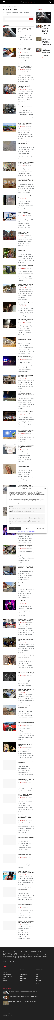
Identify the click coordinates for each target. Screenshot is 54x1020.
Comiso (5, 978)
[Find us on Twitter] (5, 961)
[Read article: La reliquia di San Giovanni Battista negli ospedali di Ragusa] (9, 166)
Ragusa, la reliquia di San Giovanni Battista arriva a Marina (26, 656)
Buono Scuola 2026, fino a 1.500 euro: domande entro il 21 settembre (25, 50)
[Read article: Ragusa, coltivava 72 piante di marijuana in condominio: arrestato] (9, 840)
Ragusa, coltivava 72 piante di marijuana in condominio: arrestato (26, 836)
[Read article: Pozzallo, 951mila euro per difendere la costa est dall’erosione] (9, 875)
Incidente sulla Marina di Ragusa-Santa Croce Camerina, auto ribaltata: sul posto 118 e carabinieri (26, 393)
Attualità (5, 972)
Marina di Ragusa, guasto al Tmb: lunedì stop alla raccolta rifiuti (25, 266)
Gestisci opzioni (40, 528)
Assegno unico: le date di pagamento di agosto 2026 (24, 213)
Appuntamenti (6, 971)
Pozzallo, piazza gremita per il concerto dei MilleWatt (25, 795)
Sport (37, 978)
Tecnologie (38, 980)
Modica (21, 976)
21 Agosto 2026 (28, 747)
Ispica (21, 972)
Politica (21, 980)
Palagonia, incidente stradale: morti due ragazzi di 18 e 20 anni (26, 780)
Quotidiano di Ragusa (10, 1015)
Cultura (5, 983)
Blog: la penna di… (7, 974)
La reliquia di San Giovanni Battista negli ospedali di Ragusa (26, 163)
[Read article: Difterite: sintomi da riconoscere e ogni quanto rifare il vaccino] (9, 925)
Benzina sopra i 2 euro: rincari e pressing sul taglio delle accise (25, 855)
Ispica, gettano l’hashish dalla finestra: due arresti (24, 888)
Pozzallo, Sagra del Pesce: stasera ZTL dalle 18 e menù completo (25, 412)
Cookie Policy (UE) (7, 1013)
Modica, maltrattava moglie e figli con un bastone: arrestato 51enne (25, 567)
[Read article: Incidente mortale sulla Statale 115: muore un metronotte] (9, 693)
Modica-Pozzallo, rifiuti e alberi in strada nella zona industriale (25, 285)
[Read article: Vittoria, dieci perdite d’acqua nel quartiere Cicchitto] (9, 146)
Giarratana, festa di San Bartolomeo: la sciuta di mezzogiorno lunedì (23, 232)
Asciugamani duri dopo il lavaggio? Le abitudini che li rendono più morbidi (26, 446)
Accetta (15, 528)
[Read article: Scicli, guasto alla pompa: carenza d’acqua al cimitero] (9, 379)
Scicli (37, 974)
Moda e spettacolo (24, 974)
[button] (44, 488)
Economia (22, 969)
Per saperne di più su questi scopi (25, 525)
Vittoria (37, 983)
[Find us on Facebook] (3, 961)
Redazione (22, 107)
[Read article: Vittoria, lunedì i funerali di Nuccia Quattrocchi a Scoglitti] (9, 469)
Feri (20, 52)
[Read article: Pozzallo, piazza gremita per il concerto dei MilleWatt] (9, 798)
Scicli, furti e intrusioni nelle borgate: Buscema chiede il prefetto (24, 30)
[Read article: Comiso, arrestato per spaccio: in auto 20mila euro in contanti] (9, 623)
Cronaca (5, 980)
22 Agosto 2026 (29, 548)
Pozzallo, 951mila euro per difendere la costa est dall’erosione (26, 872)
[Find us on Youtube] (13, 961)
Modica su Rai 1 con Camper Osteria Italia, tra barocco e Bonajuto (24, 86)
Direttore (21, 414)
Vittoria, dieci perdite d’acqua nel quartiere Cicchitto (25, 142)
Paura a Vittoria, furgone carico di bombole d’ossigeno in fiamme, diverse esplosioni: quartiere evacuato (25, 816)
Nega (27, 528)
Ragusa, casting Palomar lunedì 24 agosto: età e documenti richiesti (26, 673)
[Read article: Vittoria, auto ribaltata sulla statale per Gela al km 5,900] (9, 710)
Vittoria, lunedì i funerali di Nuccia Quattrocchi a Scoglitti (25, 465)
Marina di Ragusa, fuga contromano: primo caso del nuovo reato (26, 584)
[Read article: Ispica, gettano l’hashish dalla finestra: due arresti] (9, 892)
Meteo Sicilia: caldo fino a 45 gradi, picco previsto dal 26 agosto (26, 431)
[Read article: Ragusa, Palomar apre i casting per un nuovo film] (9, 765)
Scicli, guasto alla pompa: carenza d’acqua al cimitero (25, 376)
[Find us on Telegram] (10, 961)
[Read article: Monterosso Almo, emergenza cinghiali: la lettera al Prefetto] (9, 549)
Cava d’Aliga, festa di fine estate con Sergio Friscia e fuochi (25, 601)
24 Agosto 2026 (29, 32)
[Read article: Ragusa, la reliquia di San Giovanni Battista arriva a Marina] (9, 660)
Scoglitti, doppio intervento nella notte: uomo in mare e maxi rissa (25, 357)
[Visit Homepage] (27, 2)
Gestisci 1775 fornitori (14, 525)
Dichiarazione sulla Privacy (29, 531)
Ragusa (21, 983)
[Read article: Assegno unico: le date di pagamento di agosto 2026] (9, 216)
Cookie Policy (21, 531)
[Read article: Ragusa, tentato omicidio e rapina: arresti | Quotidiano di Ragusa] (9, 109)
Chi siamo (39, 1013)
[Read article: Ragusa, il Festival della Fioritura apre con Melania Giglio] (9, 323)
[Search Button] (50, 2)
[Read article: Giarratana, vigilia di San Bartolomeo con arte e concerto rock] (9, 642)
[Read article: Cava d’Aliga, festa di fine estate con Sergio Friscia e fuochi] (9, 605)
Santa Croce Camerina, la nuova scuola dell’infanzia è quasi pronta (25, 179)
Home (4, 6)
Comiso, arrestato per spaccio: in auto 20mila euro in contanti (25, 620)
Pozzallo (21, 982)
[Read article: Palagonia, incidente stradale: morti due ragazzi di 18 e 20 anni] (9, 783)
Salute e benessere (40, 971)
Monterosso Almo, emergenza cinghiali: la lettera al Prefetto (25, 546)
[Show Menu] (4, 2)
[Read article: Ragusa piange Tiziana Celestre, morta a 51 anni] (9, 253)
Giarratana (22, 971)
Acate (4, 969)
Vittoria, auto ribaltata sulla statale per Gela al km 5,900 (26, 706)
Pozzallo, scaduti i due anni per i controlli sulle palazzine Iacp (25, 67)
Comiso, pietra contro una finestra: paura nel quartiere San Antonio (26, 196)
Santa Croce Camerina (41, 972)
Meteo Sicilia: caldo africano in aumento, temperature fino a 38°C (26, 905)
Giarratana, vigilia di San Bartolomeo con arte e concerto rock (25, 639)
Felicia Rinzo (22, 32)
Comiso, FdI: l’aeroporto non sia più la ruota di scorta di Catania (26, 338)
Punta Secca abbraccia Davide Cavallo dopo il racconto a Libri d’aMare (25, 744)
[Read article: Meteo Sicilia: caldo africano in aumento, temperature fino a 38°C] (9, 908)
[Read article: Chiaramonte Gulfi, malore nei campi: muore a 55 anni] (9, 127)
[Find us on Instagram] (8, 961)
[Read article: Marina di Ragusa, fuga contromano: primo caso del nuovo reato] (9, 587)
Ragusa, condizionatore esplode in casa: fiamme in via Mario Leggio (26, 723)
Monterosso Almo (24, 978)
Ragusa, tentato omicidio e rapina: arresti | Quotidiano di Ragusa (26, 105)
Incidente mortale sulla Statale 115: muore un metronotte (26, 690)
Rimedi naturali (39, 969)
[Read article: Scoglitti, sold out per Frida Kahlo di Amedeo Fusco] (9, 307)
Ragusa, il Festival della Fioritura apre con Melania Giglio (25, 320)
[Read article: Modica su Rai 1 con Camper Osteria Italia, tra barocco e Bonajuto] (9, 89)
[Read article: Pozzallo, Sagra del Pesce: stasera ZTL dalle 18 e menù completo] (9, 416)
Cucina (4, 982)
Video (37, 982)
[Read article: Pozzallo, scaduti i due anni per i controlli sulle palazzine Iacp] (9, 70)
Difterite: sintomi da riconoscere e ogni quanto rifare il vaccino (26, 922)
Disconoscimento (30, 1013)
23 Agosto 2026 (28, 235)
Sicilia (37, 976)
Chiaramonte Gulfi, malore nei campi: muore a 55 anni (25, 124)
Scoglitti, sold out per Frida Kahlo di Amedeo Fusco (25, 303)
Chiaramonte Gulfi (7, 976)
